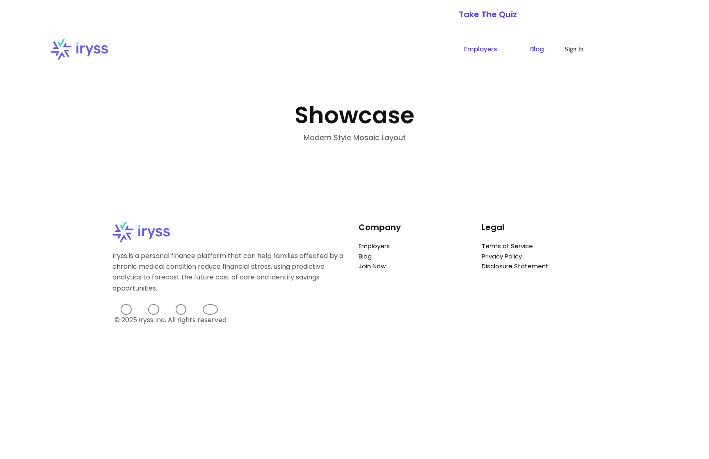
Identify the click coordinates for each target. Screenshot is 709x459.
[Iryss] (79, 49)
